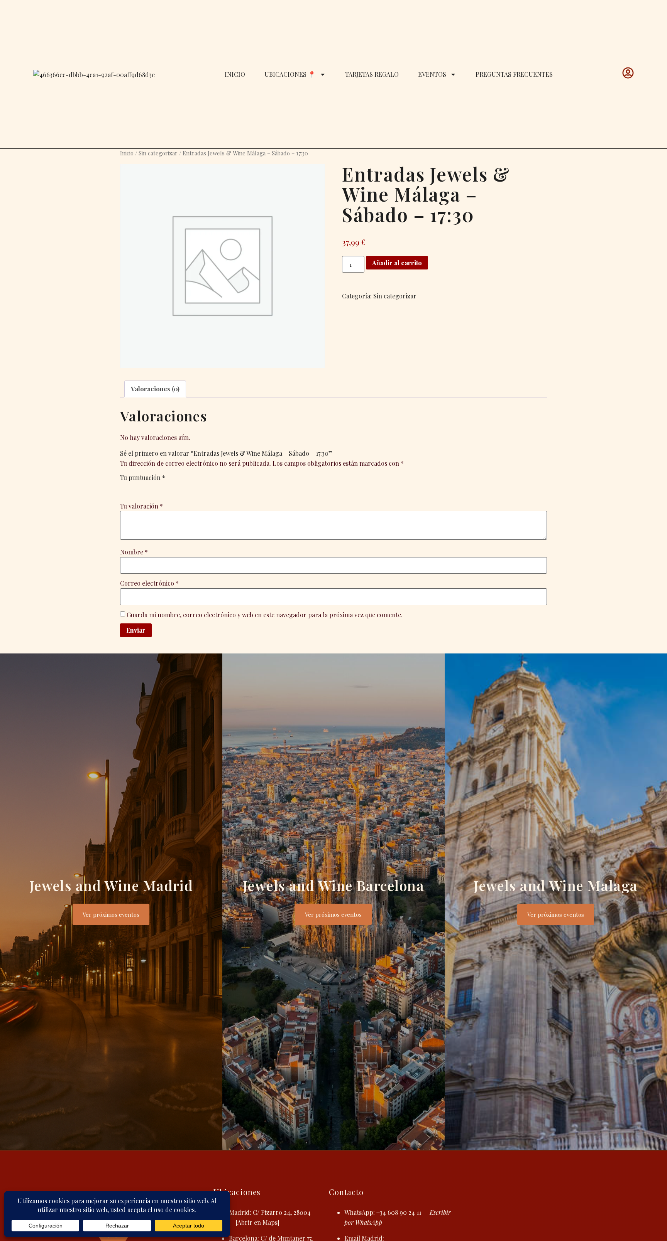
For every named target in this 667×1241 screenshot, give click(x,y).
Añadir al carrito (397, 263)
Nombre (134, 552)
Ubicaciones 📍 (290, 74)
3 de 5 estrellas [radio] (146, 487)
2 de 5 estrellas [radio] (135, 487)
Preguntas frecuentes (514, 74)
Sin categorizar (158, 153)
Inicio (235, 74)
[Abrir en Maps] (257, 1222)
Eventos (432, 74)
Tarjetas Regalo (372, 74)
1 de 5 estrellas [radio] (124, 487)
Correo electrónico (149, 583)
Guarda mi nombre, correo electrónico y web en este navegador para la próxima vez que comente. (265, 615)
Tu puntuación (142, 477)
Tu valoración (141, 506)
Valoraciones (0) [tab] (155, 389)
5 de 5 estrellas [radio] (168, 487)
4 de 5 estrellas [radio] (157, 487)
